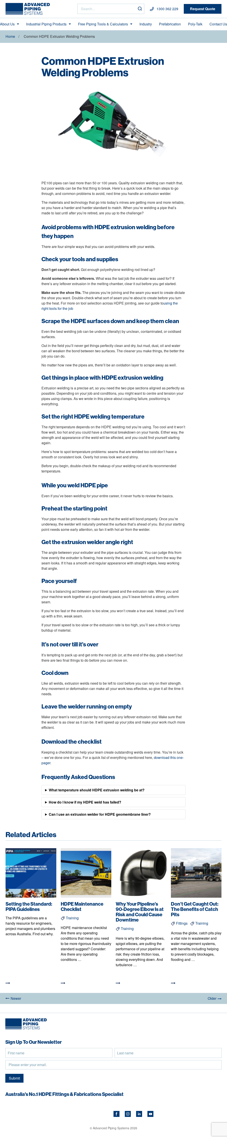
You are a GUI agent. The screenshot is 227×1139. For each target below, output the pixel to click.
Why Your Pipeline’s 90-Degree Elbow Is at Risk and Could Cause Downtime (140, 912)
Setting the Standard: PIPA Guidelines (29, 906)
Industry (145, 24)
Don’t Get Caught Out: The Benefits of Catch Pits (194, 909)
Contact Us (218, 24)
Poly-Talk (195, 24)
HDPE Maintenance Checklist (82, 906)
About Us (7, 24)
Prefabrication (170, 24)
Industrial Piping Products (46, 24)
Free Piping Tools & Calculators (103, 24)
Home (10, 36)
